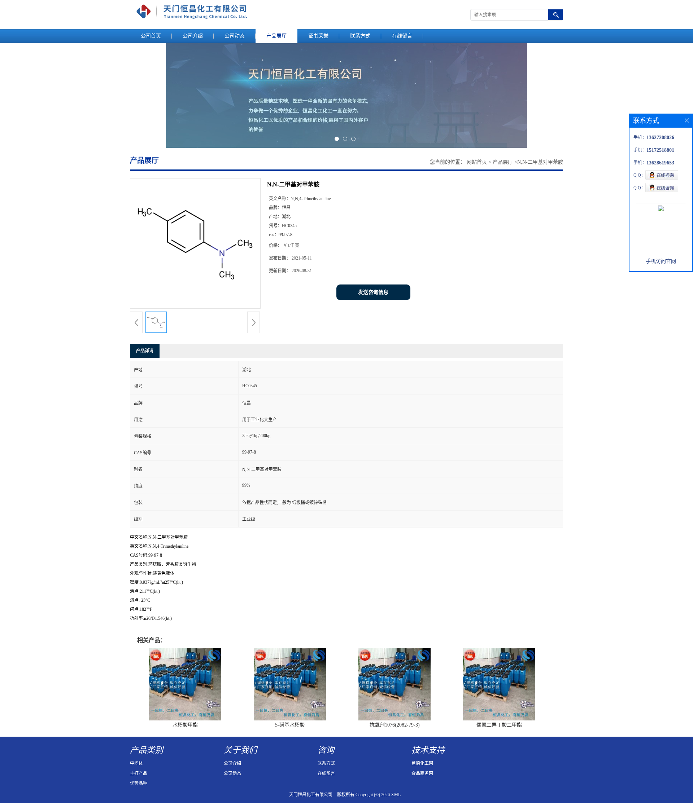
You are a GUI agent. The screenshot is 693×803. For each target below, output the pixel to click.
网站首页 (477, 162)
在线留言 (402, 36)
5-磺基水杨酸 (290, 725)
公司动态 (235, 36)
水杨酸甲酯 (185, 725)
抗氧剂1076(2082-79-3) (395, 725)
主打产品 (138, 773)
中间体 (136, 763)
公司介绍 (193, 36)
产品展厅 (276, 36)
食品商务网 (422, 773)
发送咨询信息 (373, 292)
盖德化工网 (422, 763)
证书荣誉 (318, 36)
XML (396, 794)
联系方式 (360, 36)
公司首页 (151, 36)
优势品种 (138, 783)
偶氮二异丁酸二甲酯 (499, 725)
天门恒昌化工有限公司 (310, 794)
